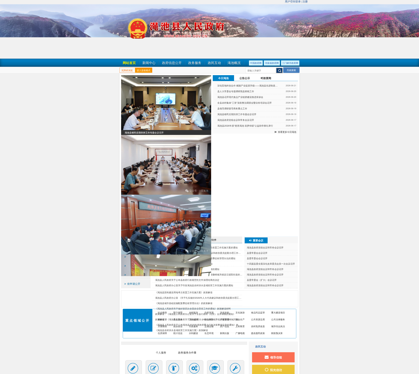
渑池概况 (234, 62)
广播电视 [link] (240, 333)
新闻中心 (148, 62)
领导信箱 (276, 357)
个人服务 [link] (161, 352)
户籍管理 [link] (224, 319)
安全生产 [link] (240, 319)
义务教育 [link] (240, 326)
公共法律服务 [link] (278, 319)
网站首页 (129, 62)
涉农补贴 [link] (224, 312)
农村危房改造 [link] (258, 326)
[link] (166, 105)
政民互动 (214, 62)
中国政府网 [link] (256, 63)
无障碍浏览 (127, 70)
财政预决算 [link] (277, 333)
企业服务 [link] (134, 352)
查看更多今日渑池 (287, 131)
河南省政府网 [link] (272, 63)
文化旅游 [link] (240, 312)
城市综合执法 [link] (278, 326)
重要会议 (258, 240)
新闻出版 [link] (224, 333)
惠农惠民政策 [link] (258, 333)
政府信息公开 (172, 62)
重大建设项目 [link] (278, 312)
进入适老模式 (143, 70)
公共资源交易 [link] (258, 319)
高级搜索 (291, 70)
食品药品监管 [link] (258, 312)
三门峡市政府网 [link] (290, 63)
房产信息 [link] (224, 326)
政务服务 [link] (194, 62)
